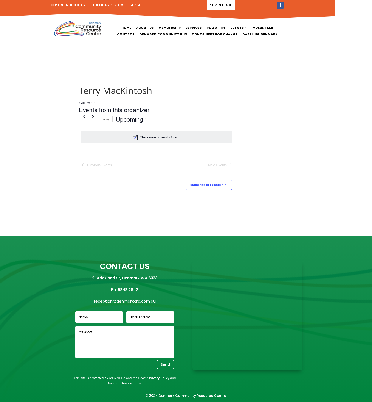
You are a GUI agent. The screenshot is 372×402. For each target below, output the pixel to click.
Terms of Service (120, 383)
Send (165, 364)
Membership (170, 28)
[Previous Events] (84, 116)
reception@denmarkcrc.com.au (125, 301)
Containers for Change (215, 34)
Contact (126, 34)
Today (105, 119)
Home (126, 28)
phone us (220, 5)
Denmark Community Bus (163, 34)
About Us (145, 28)
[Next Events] (92, 116)
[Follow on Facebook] (280, 5)
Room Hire (216, 28)
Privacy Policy (159, 378)
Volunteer (263, 28)
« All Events (87, 103)
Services (194, 28)
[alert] (156, 137)
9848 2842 (128, 289)
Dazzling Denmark (260, 34)
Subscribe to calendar (206, 184)
